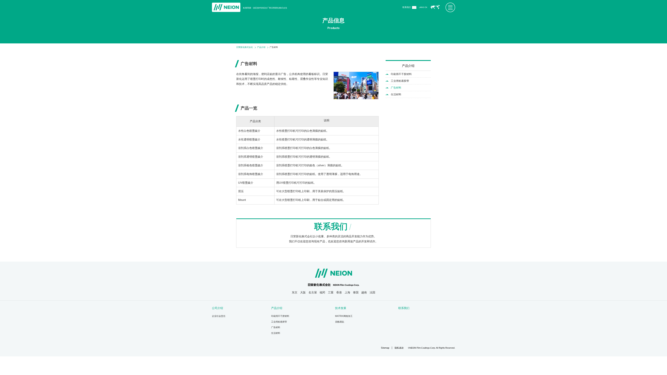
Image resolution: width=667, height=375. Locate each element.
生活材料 (396, 94)
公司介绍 (217, 308)
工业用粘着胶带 (400, 80)
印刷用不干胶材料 (401, 74)
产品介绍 (408, 66)
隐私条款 (399, 348)
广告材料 (396, 87)
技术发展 (340, 308)
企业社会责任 (218, 316)
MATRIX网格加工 (344, 316)
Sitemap (385, 348)
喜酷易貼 (339, 321)
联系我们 (406, 7)
